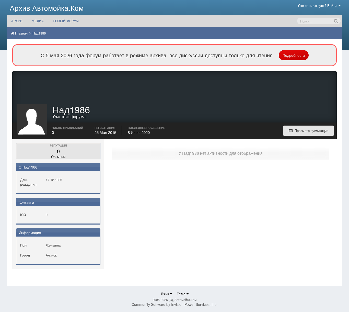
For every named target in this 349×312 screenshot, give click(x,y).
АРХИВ (16, 20)
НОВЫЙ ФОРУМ (66, 20)
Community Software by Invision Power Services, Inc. (174, 304)
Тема (182, 293)
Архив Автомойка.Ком (47, 8)
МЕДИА (38, 20)
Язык (165, 293)
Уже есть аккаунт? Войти (318, 5)
